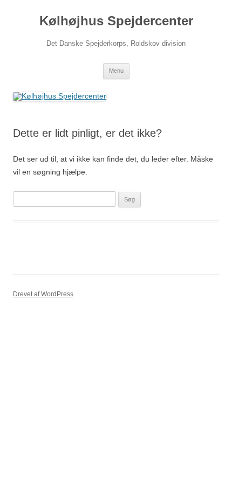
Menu (116, 70)
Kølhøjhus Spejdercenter (116, 20)
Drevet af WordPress (43, 294)
